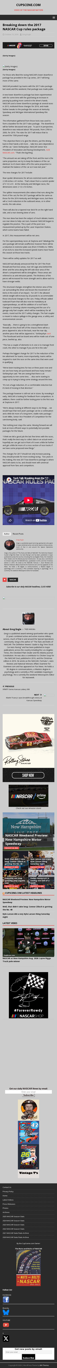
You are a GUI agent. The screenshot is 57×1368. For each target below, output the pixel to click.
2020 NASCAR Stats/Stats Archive (16, 1237)
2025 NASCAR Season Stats (13, 1216)
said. (49, 333)
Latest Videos (8, 1200)
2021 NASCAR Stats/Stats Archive (16, 1233)
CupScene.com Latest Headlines (23, 892)
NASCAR (13, 580)
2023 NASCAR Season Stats (13, 1225)
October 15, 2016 (11, 34)
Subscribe (28, 1095)
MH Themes (44, 1365)
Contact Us (7, 1187)
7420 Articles (29, 629)
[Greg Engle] (9, 548)
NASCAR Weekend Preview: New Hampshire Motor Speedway (26, 839)
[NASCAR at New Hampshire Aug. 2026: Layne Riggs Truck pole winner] (28, 942)
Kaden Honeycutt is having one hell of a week (39, 880)
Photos (5, 1208)
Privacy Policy (8, 1191)
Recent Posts (18, 534)
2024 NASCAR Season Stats (13, 1220)
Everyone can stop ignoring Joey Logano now (15, 880)
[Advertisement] (28, 1056)
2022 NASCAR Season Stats (13, 1229)
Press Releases (9, 1204)
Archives (6, 1212)
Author (7, 534)
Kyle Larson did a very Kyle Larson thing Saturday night (40, 861)
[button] (53, 17)
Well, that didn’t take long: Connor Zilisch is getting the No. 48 (15, 861)
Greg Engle (26, 34)
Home (5, 1195)
